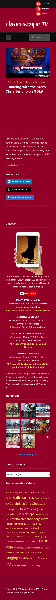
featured (19, 523)
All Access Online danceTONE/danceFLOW (28, 310)
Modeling (20, 542)
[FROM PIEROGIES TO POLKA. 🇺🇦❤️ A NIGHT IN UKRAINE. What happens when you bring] (28, 426)
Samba (38, 552)
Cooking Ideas (12, 509)
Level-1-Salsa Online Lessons (24, 536)
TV (22, 165)
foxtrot (27, 524)
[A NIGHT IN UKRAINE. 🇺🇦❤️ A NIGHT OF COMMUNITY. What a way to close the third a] (43, 426)
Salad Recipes (21, 553)
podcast (22, 547)
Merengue (11, 541)
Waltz (29, 565)
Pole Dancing (33, 547)
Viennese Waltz (19, 565)
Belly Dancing (36, 498)
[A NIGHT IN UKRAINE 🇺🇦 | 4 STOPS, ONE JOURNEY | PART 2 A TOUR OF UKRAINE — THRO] (43, 410)
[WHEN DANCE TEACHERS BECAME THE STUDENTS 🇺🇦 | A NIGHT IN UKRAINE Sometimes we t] (28, 410)
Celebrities (17, 504)
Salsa (30, 552)
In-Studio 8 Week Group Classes (21, 373)
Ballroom (15, 165)
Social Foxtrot (25, 558)
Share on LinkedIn (21, 181)
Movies (35, 542)
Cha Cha (31, 504)
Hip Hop (20, 528)
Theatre (42, 558)
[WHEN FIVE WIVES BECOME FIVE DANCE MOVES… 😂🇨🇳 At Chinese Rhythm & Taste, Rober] (13, 410)
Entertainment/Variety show (29, 519)
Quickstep (45, 548)
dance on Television (35, 82)
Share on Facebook (21, 197)
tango (35, 559)
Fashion (9, 524)
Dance (23, 509)
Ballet (9, 498)
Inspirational (32, 528)
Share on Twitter (19, 189)
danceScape (26, 514)
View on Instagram (28, 454)
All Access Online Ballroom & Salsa (28, 327)
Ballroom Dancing (16, 82)
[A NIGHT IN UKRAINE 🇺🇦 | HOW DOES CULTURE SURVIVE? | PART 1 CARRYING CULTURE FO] (13, 426)
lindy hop (42, 536)
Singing (12, 558)
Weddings (36, 566)
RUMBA (10, 552)
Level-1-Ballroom (28, 532)
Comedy (42, 504)
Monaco (28, 542)
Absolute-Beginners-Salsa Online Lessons (25, 492)
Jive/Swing (12, 532)
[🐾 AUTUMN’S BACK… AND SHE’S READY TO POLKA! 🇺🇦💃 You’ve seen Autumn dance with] (28, 441)
